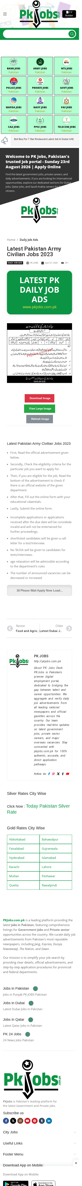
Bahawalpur (50, 839)
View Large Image (40, 408)
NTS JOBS (66, 68)
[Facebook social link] (6, 1121)
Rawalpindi (49, 885)
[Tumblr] (62, 774)
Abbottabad (17, 839)
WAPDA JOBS (13, 107)
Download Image (40, 398)
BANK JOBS (13, 68)
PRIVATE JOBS (40, 88)
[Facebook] (49, 774)
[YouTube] (67, 774)
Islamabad (49, 858)
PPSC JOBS (40, 127)
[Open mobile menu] (5, 14)
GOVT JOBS (66, 88)
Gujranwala (50, 848)
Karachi (14, 867)
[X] (58, 774)
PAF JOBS (66, 107)
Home (11, 240)
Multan (14, 876)
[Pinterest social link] (35, 1121)
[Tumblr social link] (42, 1121)
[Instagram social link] (20, 1121)
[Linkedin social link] (49, 1121)
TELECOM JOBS (67, 127)
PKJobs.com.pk (14, 920)
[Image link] (32, 1079)
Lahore (46, 867)
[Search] (71, 34)
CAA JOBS (14, 127)
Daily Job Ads (29, 240)
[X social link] (13, 1121)
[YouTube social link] (27, 1121)
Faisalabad (16, 848)
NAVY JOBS (40, 107)
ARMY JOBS (40, 68)
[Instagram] (53, 774)
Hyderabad (16, 858)
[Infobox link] (20, 988)
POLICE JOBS (13, 88)
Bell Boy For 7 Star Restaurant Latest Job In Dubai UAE (44, 139)
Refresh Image (40, 418)
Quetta (14, 885)
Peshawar (48, 876)
